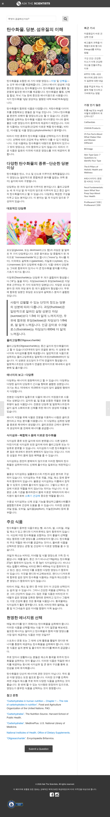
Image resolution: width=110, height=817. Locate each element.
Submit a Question (39, 748)
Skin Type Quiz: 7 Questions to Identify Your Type (92, 158)
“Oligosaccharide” (16, 738)
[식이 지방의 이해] (108, 408)
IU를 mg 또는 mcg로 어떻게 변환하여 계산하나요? (93, 113)
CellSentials (89, 122)
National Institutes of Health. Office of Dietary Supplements (38, 732)
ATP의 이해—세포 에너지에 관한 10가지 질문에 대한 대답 (93, 77)
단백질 (63, 80)
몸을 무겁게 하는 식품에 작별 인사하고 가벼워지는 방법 (93, 90)
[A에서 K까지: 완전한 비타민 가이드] (2, 408)
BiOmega (88, 149)
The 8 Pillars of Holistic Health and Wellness (93, 170)
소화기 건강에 (32, 495)
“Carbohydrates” (15, 713)
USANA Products (92, 128)
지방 (53, 80)
